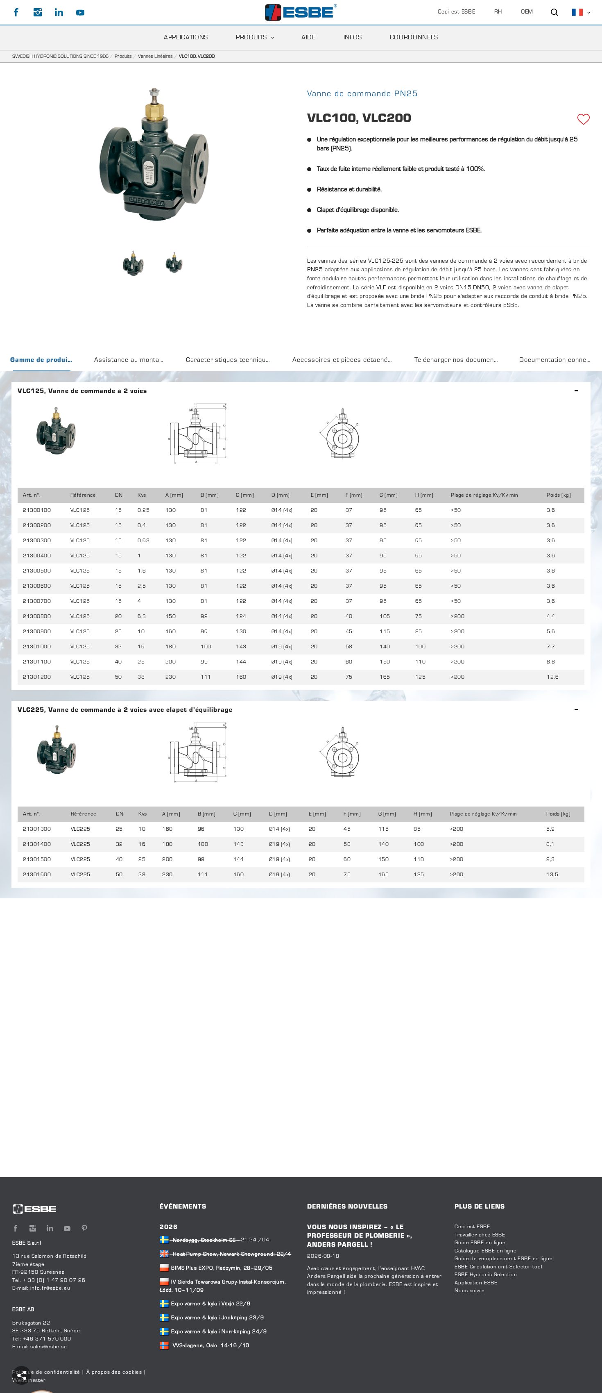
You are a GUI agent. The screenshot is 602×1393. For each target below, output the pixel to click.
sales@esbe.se (48, 1347)
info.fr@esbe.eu (50, 1288)
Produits (251, 38)
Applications (186, 38)
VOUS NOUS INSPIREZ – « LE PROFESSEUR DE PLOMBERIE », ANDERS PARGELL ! (359, 1236)
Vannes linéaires (155, 57)
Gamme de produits (42, 360)
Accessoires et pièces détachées (343, 360)
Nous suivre (470, 1290)
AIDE (308, 38)
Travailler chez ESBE (480, 1235)
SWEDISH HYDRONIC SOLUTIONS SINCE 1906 (60, 57)
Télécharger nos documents (457, 360)
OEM (527, 12)
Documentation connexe (556, 360)
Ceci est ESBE (456, 12)
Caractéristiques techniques (229, 360)
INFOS (353, 38)
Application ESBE (476, 1283)
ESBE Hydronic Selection (486, 1275)
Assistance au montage (130, 360)
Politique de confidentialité (46, 1372)
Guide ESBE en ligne (480, 1243)
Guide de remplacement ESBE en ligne (504, 1259)
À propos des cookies (114, 1372)
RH (498, 12)
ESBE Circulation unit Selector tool (498, 1267)
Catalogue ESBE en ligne (486, 1251)
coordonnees (414, 38)
